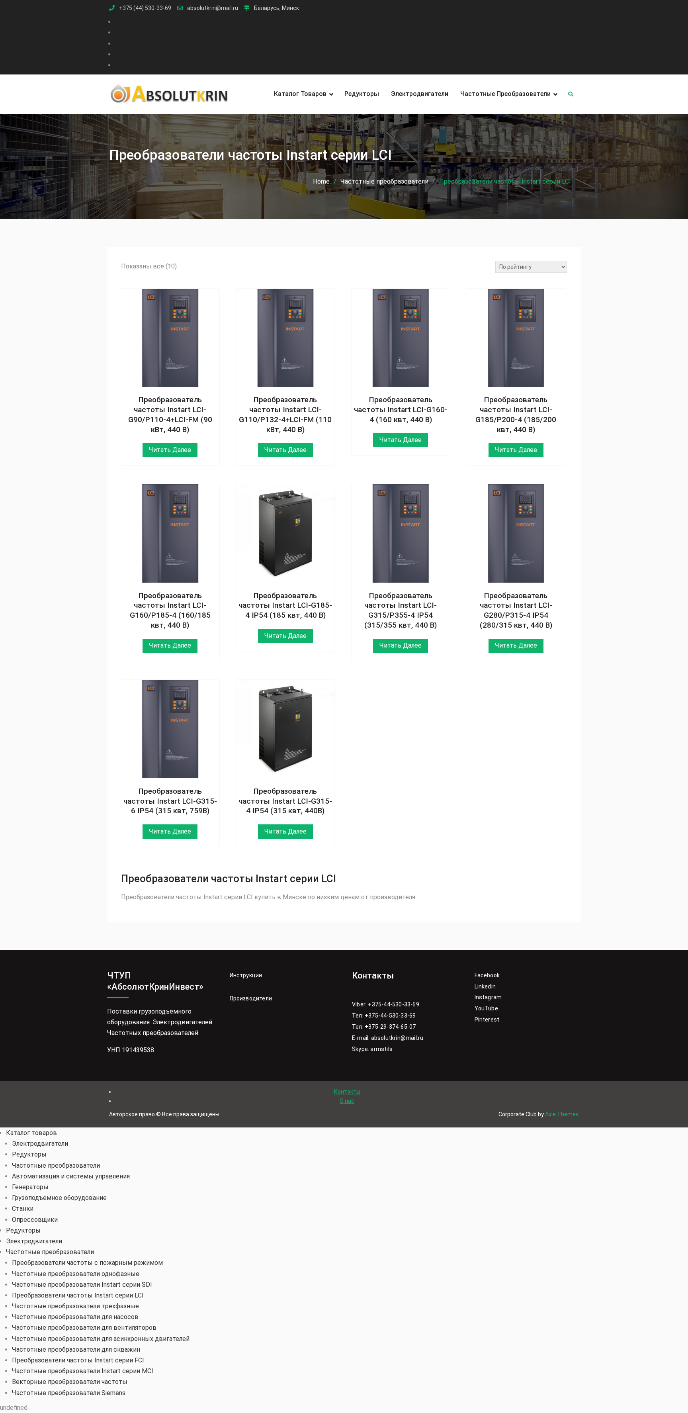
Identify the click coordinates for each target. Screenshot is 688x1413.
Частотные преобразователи (505, 94)
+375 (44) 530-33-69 (145, 8)
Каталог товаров (300, 94)
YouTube (486, 1008)
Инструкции (246, 975)
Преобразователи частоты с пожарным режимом (87, 1262)
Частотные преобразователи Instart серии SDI (82, 1284)
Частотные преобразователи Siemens (68, 1393)
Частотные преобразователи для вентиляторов (84, 1327)
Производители (251, 998)
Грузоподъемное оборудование (59, 1198)
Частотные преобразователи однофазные (75, 1274)
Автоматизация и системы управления (71, 1176)
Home (321, 181)
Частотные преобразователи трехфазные (75, 1306)
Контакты (347, 1091)
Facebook (487, 975)
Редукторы (361, 94)
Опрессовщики (35, 1219)
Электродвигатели (419, 94)
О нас (347, 1101)
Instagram (488, 997)
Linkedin (485, 986)
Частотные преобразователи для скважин (76, 1349)
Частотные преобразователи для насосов (75, 1317)
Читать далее (170, 450)
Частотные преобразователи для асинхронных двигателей (101, 1339)
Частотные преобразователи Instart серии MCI (82, 1371)
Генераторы (30, 1187)
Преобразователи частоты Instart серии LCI (78, 1295)
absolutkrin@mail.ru (212, 8)
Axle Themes (562, 1114)
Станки (22, 1208)
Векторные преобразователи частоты (69, 1382)
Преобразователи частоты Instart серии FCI (78, 1360)
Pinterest (487, 1019)
